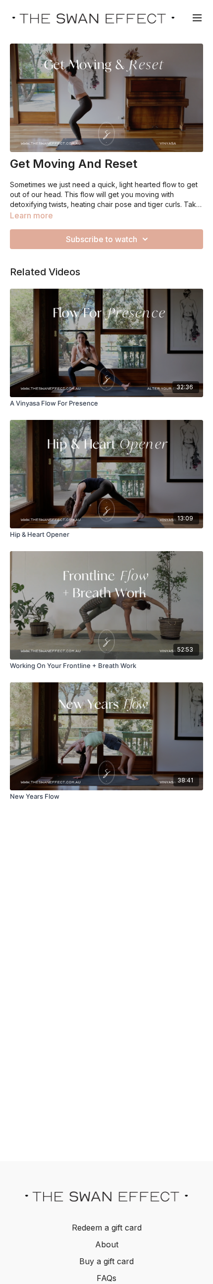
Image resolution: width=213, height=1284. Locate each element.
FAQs (106, 1278)
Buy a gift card (106, 1261)
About (106, 1244)
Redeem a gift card (107, 1228)
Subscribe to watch (101, 239)
